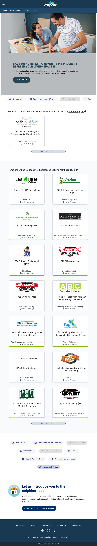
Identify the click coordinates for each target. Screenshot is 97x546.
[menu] (3, 4)
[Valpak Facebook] (42, 530)
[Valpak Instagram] (48, 530)
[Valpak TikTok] (55, 530)
